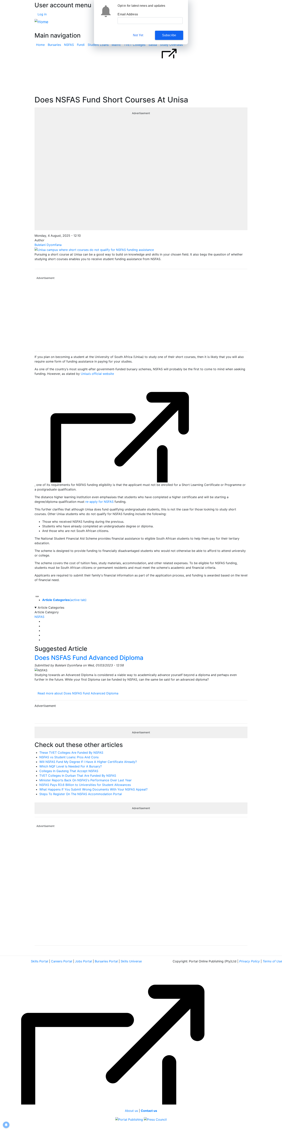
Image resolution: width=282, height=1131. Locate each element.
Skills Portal (39, 961)
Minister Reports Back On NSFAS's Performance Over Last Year (85, 780)
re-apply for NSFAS (99, 502)
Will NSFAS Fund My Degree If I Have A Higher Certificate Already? (88, 762)
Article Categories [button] (51, 607)
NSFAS (69, 45)
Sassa (152, 45)
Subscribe (169, 35)
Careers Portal (61, 961)
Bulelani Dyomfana (48, 245)
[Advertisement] (141, 314)
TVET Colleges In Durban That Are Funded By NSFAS (77, 775)
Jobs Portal (83, 961)
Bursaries (54, 45)
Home (40, 45)
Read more (78, 693)
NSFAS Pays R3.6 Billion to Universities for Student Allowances (85, 785)
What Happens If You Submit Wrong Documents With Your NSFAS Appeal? (93, 789)
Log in (42, 14)
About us (131, 1111)
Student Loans (98, 45)
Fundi (81, 45)
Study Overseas (171, 45)
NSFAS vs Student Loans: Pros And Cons (69, 757)
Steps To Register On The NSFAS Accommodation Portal (80, 794)
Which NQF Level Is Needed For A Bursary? (70, 766)
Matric (116, 45)
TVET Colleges (134, 45)
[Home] (41, 22)
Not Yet (138, 35)
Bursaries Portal (106, 961)
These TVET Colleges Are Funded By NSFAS (71, 752)
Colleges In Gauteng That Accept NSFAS (68, 771)
